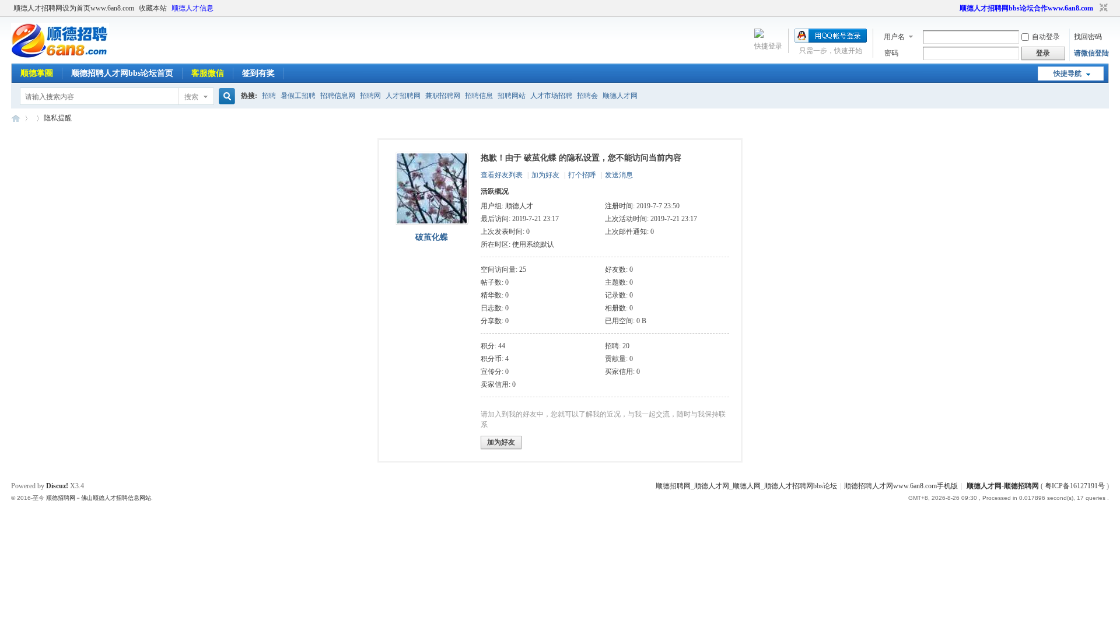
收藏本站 (153, 8)
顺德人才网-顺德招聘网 (1003, 486)
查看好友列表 (502, 175)
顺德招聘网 (15, 118)
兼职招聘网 (442, 96)
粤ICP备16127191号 (1075, 486)
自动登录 (1046, 37)
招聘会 (587, 96)
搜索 (191, 97)
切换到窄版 (1102, 8)
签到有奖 (258, 73)
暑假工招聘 (298, 96)
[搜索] (225, 96)
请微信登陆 (1091, 53)
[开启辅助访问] (954, 8)
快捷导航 (1068, 73)
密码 (891, 53)
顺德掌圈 (36, 73)
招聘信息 (479, 96)
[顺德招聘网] (60, 55)
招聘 (269, 96)
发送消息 (619, 175)
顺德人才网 (620, 96)
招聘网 (370, 96)
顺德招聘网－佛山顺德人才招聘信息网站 (98, 498)
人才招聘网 (403, 96)
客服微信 (207, 73)
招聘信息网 (337, 96)
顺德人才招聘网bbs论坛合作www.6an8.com (1026, 8)
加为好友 (545, 175)
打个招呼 (582, 175)
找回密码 (1088, 37)
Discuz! (57, 486)
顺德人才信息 (193, 8)
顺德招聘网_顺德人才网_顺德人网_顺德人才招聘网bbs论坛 (746, 486)
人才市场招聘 (551, 96)
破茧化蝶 (431, 237)
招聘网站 (512, 96)
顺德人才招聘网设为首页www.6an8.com (73, 8)
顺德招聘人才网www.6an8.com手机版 (901, 486)
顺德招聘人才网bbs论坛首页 (122, 73)
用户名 (894, 37)
